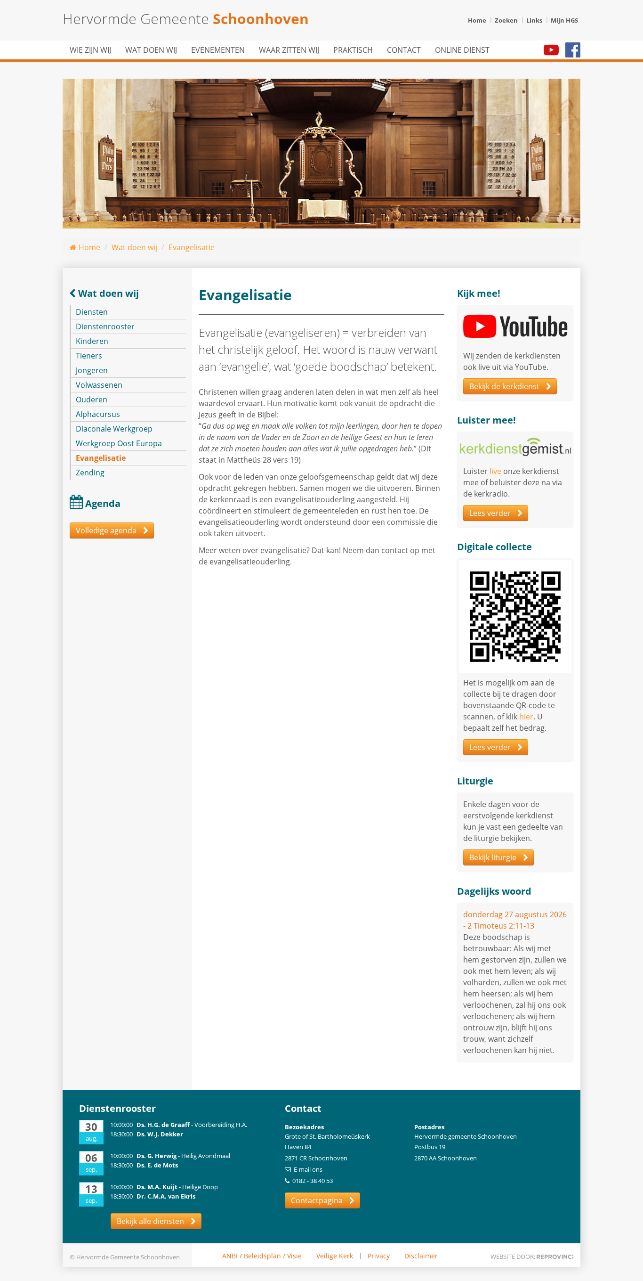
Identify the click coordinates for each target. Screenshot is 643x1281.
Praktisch (353, 50)
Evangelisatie (192, 247)
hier (526, 716)
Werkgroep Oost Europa (119, 443)
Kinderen (92, 341)
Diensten (92, 312)
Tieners (89, 356)
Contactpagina (318, 1200)
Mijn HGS (564, 20)
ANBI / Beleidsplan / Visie (262, 1256)
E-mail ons (308, 1169)
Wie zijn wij (90, 50)
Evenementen (218, 50)
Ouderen (91, 399)
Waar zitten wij (289, 50)
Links (534, 20)
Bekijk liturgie (493, 857)
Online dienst (462, 50)
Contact (404, 50)
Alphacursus (98, 414)
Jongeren (92, 370)
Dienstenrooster (105, 326)
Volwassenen (99, 385)
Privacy (379, 1256)
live (495, 471)
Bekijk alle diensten (151, 1221)
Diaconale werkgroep (114, 429)
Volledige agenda (107, 530)
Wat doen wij (151, 50)
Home (477, 20)
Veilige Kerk (334, 1256)
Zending (90, 472)
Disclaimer (421, 1256)
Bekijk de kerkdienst (505, 386)
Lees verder (491, 513)
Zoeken (506, 20)
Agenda (103, 503)
